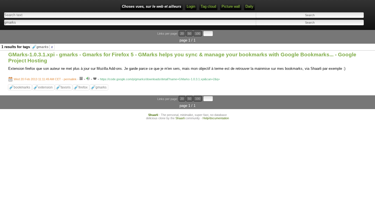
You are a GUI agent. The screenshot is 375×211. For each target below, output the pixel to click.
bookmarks (22, 87)
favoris (66, 87)
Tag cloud (208, 6)
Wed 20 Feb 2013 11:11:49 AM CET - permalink (45, 79)
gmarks (45, 47)
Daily (249, 6)
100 (197, 33)
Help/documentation (216, 118)
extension (45, 87)
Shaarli (153, 114)
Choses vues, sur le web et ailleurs (151, 6)
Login (191, 6)
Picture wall (231, 6)
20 (182, 33)
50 (189, 33)
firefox (83, 87)
